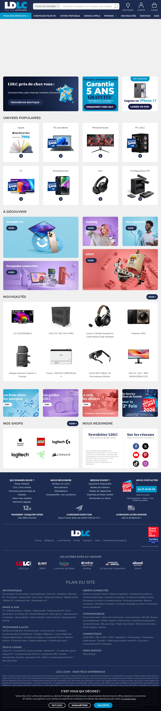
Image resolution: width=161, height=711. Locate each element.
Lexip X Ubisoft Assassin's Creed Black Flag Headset (100, 335)
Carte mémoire (37, 617)
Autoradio (61, 630)
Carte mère (37, 597)
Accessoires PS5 (49, 654)
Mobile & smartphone (12, 630)
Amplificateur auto (58, 640)
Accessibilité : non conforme (61, 494)
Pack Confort (106, 494)
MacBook (61, 594)
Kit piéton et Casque (33, 637)
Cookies (22, 494)
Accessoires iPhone (54, 637)
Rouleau (101, 640)
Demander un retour (100, 498)
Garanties (92, 494)
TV (3, 610)
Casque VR (7, 654)
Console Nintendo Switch (61, 657)
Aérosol (102, 627)
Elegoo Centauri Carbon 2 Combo (22, 375)
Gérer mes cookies (22, 498)
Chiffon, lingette (108, 620)
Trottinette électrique (93, 597)
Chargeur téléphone (43, 634)
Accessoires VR (33, 657)
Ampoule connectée (132, 600)
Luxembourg (63, 540)
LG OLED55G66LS (22, 333)
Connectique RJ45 (91, 644)
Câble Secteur (89, 640)
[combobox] (46, 6)
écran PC (47, 683)
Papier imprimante (125, 624)
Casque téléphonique (12, 637)
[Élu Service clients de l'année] (128, 491)
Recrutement (61, 487)
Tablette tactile (71, 597)
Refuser (57, 705)
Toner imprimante (91, 617)
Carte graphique (37, 594)
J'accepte (103, 705)
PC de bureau (21, 594)
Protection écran (19, 640)
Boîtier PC (8, 600)
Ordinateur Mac (22, 600)
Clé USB (145, 617)
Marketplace (61, 491)
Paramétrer (80, 705)
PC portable (8, 594)
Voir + (152, 296)
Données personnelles (20, 491)
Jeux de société (9, 660)
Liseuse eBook (21, 617)
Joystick (20, 657)
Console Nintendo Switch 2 (27, 654)
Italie (97, 540)
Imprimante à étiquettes (142, 620)
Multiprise (106, 644)
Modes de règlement (100, 491)
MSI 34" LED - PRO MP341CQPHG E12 (138, 375)
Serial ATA (132, 640)
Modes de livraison (100, 487)
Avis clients (25, 487)
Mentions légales (22, 502)
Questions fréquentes (100, 483)
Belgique (49, 540)
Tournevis (142, 640)
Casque (27, 610)
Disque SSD (24, 597)
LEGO (44, 657)
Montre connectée (91, 594)
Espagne (87, 540)
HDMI (103, 637)
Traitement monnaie (145, 624)
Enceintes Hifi (21, 614)
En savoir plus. (129, 698)
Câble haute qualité (116, 640)
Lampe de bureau (91, 624)
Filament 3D (124, 620)
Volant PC (7, 650)
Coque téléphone (63, 634)
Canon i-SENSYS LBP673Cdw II (61, 375)
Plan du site (80, 582)
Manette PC (49, 650)
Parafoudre (147, 637)
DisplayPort (121, 637)
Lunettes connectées (115, 597)
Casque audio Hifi (55, 610)
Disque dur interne (53, 597)
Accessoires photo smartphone (17, 634)
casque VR (60, 683)
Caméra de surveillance (141, 594)
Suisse (76, 540)
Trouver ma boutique (26, 102)
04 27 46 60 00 (146, 489)
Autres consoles (34, 650)
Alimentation (134, 637)
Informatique (89, 654)
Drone (105, 594)
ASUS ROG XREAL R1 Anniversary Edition (100, 375)
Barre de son (56, 614)
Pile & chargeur (90, 627)
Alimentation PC (39, 600)
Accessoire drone (113, 600)
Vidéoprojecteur (14, 610)
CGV (15, 487)
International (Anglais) (114, 540)
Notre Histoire (22, 483)
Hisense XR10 (138, 333)
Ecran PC (51, 594)
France (38, 540)
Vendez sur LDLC (61, 483)
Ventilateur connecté (104, 604)
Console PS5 (19, 650)
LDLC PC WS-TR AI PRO (61, 333)
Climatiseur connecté (93, 600)
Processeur (12, 597)
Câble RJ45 (88, 637)
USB (97, 637)
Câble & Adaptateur (38, 640)
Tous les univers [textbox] (45, 6)
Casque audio (39, 610)
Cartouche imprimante (113, 617)
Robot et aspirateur (119, 594)
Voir (11, 228)
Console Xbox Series (66, 650)
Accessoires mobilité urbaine (139, 597)
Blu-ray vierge (107, 624)
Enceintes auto (31, 630)
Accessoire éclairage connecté (130, 604)
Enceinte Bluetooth (39, 614)
